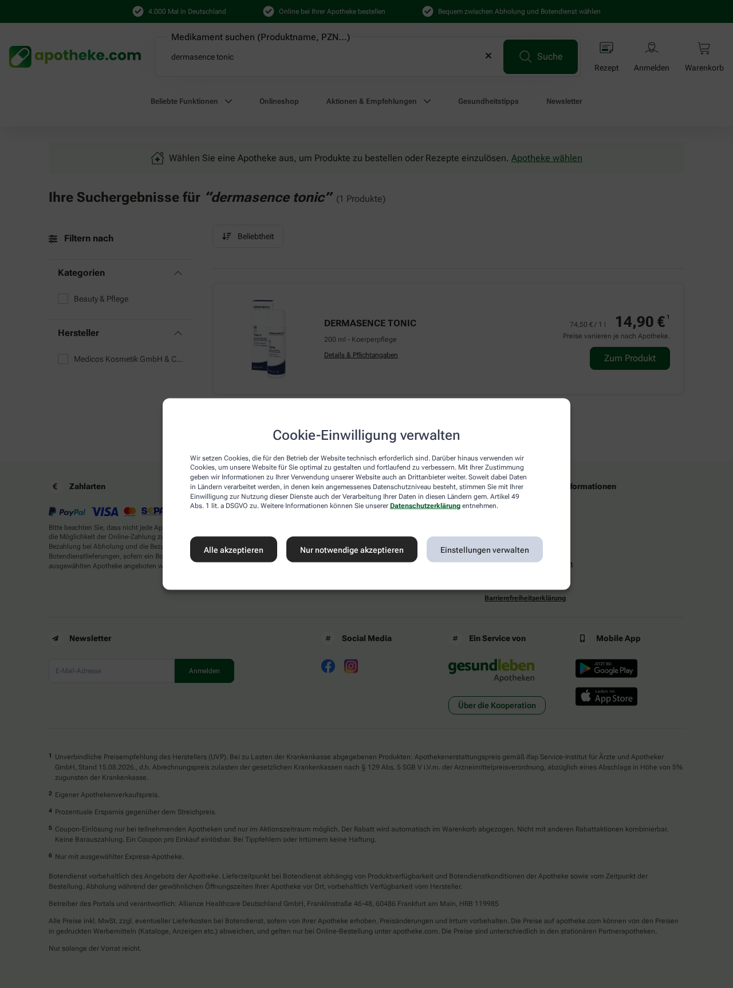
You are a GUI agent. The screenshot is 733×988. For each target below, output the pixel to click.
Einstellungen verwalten (484, 549)
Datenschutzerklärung (425, 506)
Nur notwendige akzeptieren (352, 549)
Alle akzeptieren (233, 549)
